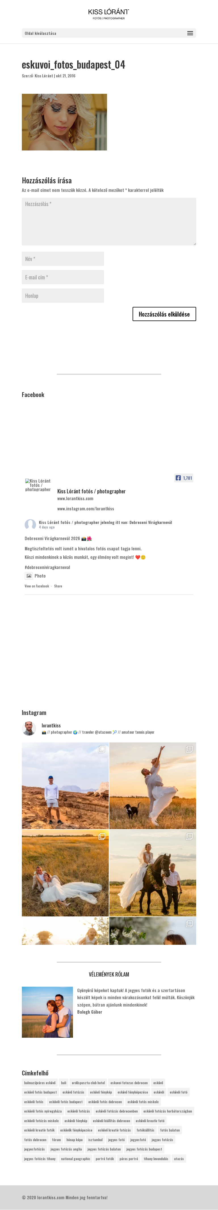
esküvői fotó (178, 1092)
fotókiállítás (145, 1130)
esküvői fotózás (78, 1111)
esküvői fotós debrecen (105, 1101)
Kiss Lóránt (44, 75)
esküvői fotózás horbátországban (167, 1111)
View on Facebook (37, 586)
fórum (56, 1139)
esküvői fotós (33, 1101)
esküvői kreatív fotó (150, 1120)
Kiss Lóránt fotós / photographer (69, 522)
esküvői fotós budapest (66, 1101)
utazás (179, 1158)
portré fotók (105, 1158)
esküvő (158, 1082)
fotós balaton (170, 1130)
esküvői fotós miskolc (143, 1101)
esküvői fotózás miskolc (41, 1120)
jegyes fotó (116, 1139)
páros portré (129, 1158)
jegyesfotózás (34, 1149)
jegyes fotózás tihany (39, 1158)
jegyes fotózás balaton (104, 1149)
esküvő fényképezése (133, 1092)
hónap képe (74, 1139)
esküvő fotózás (73, 1092)
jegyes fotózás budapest (144, 1149)
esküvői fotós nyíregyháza (43, 1111)
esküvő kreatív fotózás (114, 1130)
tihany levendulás (156, 1158)
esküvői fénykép (75, 1120)
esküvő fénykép (101, 1092)
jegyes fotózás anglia (66, 1149)
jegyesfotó (138, 1139)
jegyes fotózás (162, 1139)
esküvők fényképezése (76, 1130)
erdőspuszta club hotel (88, 1082)
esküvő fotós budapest (40, 1092)
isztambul (95, 1139)
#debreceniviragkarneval (47, 567)
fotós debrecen (35, 1139)
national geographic (75, 1158)
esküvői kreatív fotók (39, 1130)
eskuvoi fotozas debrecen (129, 1082)
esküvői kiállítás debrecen (111, 1120)
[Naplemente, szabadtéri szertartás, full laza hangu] (152, 785)
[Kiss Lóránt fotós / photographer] (39, 485)
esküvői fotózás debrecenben (117, 1111)
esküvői (159, 1092)
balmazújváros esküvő (39, 1082)
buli (63, 1082)
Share (58, 586)
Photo (40, 575)
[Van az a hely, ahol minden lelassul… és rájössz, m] (65, 785)
